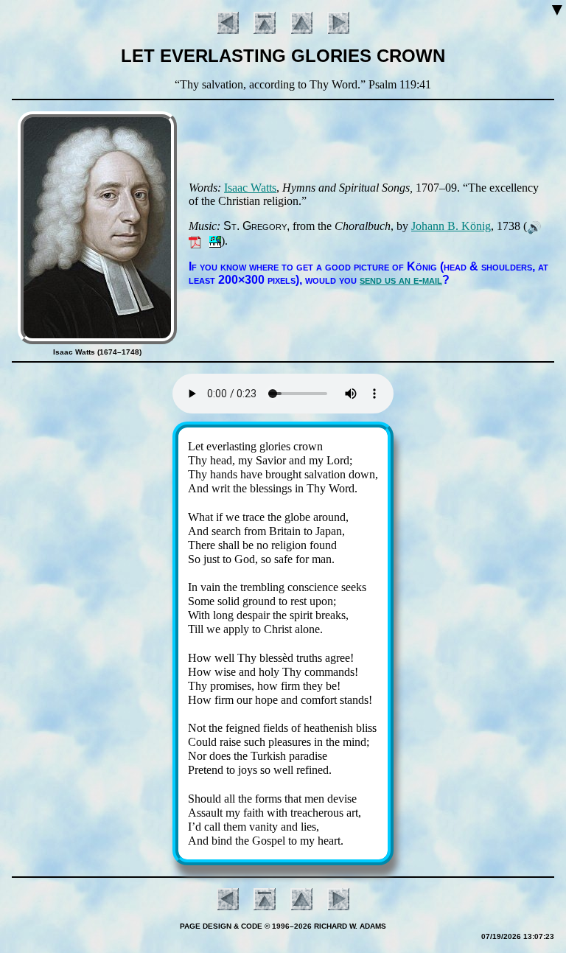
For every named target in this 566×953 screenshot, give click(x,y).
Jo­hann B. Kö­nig (451, 226)
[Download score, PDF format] (195, 240)
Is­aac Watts (250, 187)
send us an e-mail (401, 279)
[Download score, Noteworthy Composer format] (215, 240)
